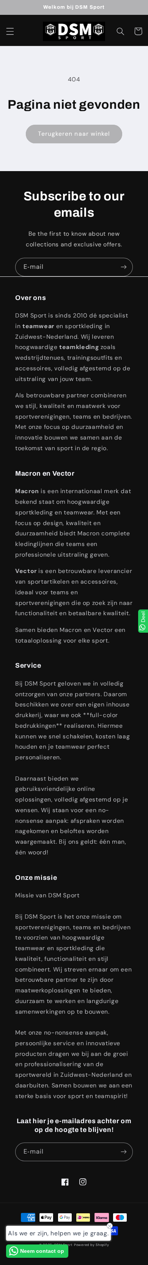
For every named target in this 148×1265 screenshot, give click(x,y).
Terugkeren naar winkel (74, 134)
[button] (10, 31)
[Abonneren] (123, 267)
